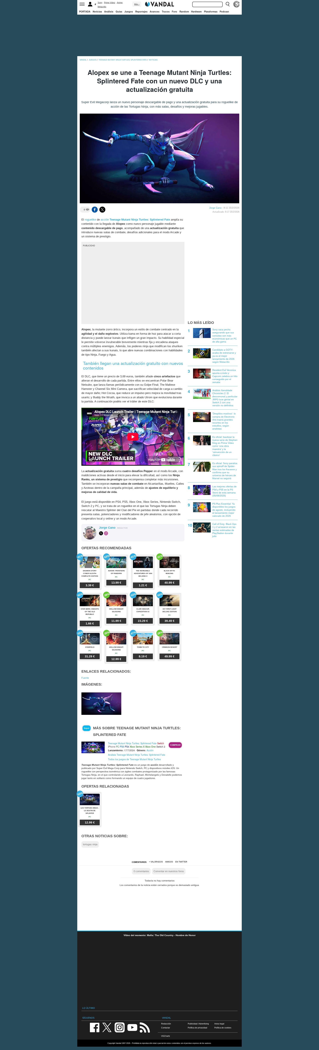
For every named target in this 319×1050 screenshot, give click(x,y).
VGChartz (165, 1036)
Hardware (196, 11)
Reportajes (141, 11)
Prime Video (109, 2)
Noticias (97, 11)
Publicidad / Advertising (198, 1024)
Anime (120, 2)
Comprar (175, 745)
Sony (100, 2)
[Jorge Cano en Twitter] (101, 533)
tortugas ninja (90, 844)
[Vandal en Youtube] (132, 1027)
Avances (155, 11)
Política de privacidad (197, 1028)
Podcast (224, 11)
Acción (150, 750)
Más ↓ (137, 4)
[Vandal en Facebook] (94, 1027)
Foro (174, 11)
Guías (119, 11)
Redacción (166, 1024)
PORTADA (84, 11)
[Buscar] (228, 4)
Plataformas (210, 11)
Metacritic (102, 7)
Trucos (166, 11)
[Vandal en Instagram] (119, 1027)
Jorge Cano (215, 207)
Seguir (86, 728)
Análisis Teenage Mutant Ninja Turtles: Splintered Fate (136, 754)
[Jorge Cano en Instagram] (106, 533)
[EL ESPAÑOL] (236, 4)
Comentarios (139, 862)
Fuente (85, 677)
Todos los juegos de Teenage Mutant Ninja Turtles (134, 759)
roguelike (90, 219)
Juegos (128, 11)
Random (184, 11)
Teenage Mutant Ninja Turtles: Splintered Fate (140, 219)
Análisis (108, 11)
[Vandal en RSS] (144, 1027)
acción (105, 219)
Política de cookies (222, 1028)
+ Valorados (156, 862)
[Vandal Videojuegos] (159, 3)
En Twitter (181, 862)
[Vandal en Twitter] (107, 1027)
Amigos (169, 862)
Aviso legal (219, 1024)
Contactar (165, 1028)
